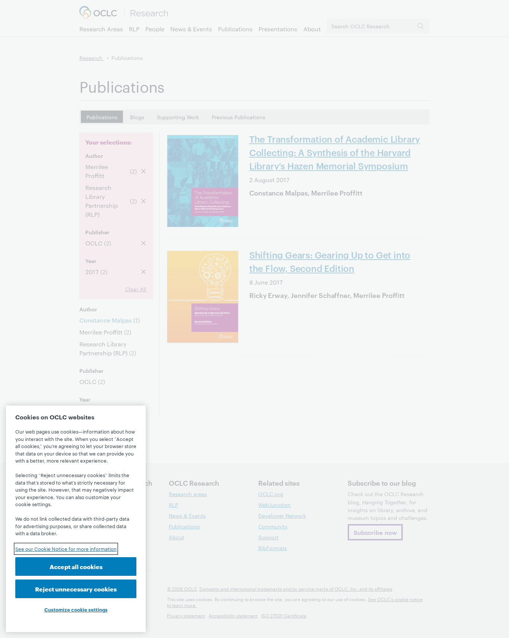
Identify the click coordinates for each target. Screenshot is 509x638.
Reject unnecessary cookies (76, 588)
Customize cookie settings (76, 609)
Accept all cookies (76, 566)
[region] (76, 519)
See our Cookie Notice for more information (66, 548)
